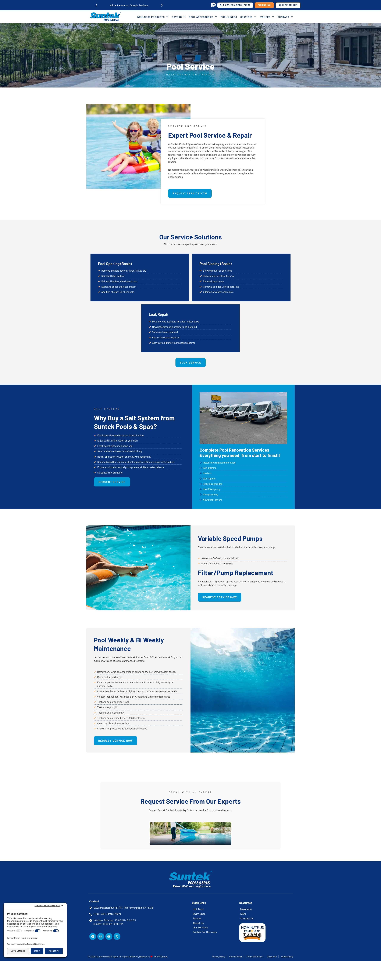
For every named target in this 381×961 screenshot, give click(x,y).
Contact (283, 16)
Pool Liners (229, 16)
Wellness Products (151, 16)
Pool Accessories (201, 16)
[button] (96, 5)
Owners (265, 16)
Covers (177, 16)
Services (246, 16)
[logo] (105, 16)
